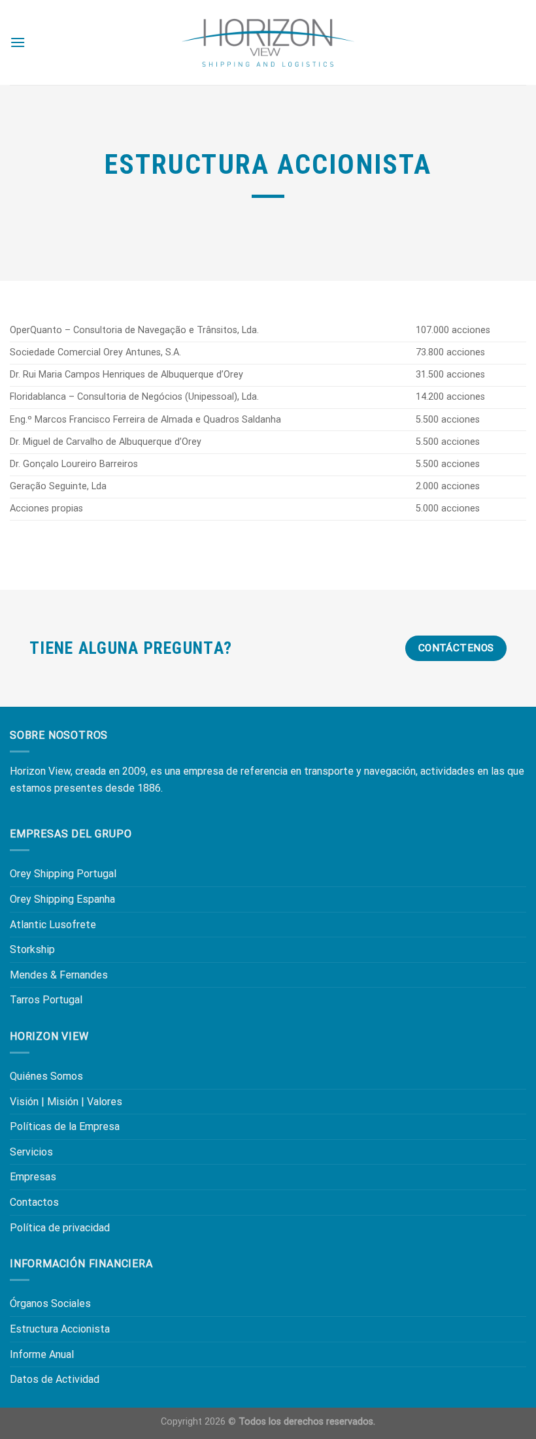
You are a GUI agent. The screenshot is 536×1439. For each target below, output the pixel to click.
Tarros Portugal (46, 1000)
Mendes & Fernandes (59, 975)
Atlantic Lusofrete (53, 924)
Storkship (32, 949)
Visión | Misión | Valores (66, 1101)
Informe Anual (42, 1354)
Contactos (34, 1202)
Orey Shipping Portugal (63, 873)
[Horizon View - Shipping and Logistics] (268, 42)
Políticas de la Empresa (65, 1126)
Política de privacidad (60, 1227)
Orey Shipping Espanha (62, 899)
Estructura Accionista (60, 1329)
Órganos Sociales (50, 1303)
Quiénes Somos (46, 1076)
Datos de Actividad (54, 1379)
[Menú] (17, 42)
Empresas (33, 1177)
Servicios (31, 1152)
